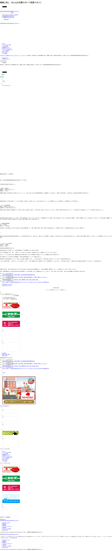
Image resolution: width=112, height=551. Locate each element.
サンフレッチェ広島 (6, 44)
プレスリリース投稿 (6, 528)
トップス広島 (5, 45)
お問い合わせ (5, 529)
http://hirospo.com (13, 537)
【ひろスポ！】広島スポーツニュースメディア (10, 55)
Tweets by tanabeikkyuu (4, 405)
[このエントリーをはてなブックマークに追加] (3, 74)
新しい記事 (4, 355)
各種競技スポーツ (6, 47)
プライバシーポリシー (7, 526)
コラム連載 (4, 53)
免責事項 (4, 525)
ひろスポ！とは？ (6, 522)
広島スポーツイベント (7, 48)
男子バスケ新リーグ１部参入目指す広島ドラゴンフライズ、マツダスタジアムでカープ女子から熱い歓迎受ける (25, 282)
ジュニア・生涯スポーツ (7, 49)
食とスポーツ (5, 52)
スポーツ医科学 (5, 50)
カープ (3, 43)
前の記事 (4, 353)
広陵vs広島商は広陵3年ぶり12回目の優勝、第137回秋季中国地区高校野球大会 (18, 274)
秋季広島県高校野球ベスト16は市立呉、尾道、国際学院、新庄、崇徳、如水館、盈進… (20, 279)
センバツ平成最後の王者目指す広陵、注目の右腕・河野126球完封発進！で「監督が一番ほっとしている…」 (25, 277)
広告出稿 (4, 527)
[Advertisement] (56, 34)
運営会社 (4, 523)
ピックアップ (5, 57)
